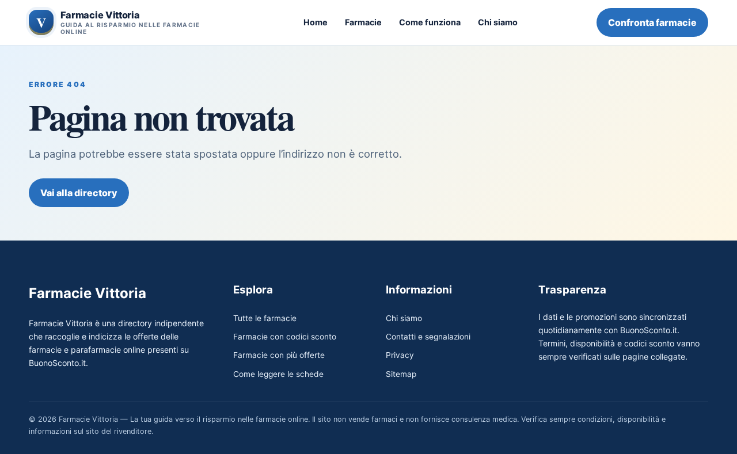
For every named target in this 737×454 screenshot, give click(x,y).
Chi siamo (498, 22)
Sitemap (401, 374)
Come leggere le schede (278, 374)
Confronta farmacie (652, 22)
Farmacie (363, 22)
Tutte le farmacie (265, 318)
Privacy (400, 355)
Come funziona (430, 22)
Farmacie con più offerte (279, 355)
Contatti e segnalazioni (428, 336)
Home (315, 22)
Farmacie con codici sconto (284, 336)
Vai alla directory (78, 193)
